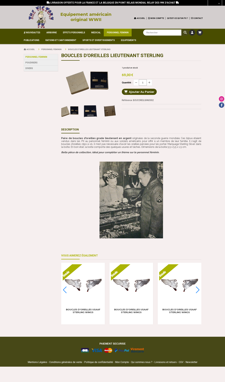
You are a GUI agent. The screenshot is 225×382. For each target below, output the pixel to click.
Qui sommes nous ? (142, 362)
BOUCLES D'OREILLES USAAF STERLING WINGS (83, 311)
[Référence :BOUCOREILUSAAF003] (83, 284)
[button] (113, 111)
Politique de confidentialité (98, 362)
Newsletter (191, 362)
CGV (181, 362)
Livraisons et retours (165, 362)
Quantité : (127, 82)
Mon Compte (122, 362)
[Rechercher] (185, 32)
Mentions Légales (37, 362)
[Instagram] (221, 99)
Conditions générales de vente (65, 362)
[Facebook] (221, 105)
